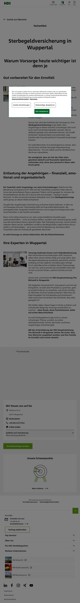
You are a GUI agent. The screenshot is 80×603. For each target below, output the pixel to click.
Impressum (33, 99)
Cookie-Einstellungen (21, 105)
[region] (40, 101)
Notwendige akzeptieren (45, 105)
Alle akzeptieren (42, 111)
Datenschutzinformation (20, 99)
